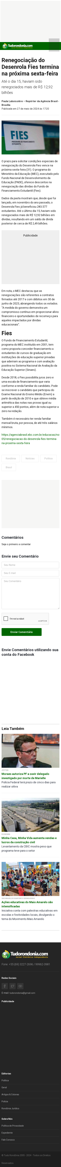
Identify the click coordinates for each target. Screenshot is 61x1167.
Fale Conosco (8, 1140)
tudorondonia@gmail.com (22, 993)
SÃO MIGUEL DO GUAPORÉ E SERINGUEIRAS (18, 898)
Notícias (30, 458)
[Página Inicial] (17, 45)
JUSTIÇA (5, 770)
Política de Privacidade (13, 1126)
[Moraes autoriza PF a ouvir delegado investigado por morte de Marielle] (30, 750)
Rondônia (11, 458)
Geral (4, 1087)
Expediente (7, 1133)
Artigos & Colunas (10, 1094)
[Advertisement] (30, 504)
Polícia (5, 1101)
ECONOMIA (6, 834)
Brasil (9, 467)
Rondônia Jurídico (10, 1108)
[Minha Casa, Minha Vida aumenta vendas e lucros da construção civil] (30, 814)
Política (48, 458)
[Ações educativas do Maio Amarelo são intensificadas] (30, 878)
